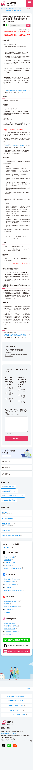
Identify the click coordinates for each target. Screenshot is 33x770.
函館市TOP (4, 8)
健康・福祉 (8, 10)
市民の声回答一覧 (7, 468)
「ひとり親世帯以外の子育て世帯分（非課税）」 (16, 90)
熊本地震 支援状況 (8, 486)
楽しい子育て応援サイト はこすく (13, 495)
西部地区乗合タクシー (9, 491)
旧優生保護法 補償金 (9, 500)
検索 (28, 25)
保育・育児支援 (17, 10)
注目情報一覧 (6, 461)
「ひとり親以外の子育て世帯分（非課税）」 (15, 146)
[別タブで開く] (3, 25)
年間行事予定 (6, 474)
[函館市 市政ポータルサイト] (9, 3)
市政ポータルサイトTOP (15, 8)
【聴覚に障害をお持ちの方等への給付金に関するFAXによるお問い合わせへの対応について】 (16, 334)
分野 (2, 10)
